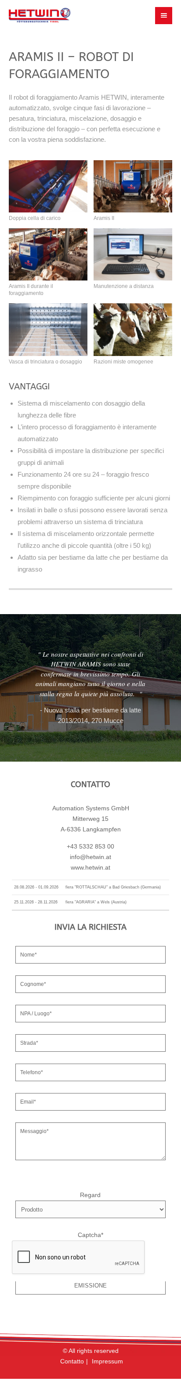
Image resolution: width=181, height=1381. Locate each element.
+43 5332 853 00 (90, 846)
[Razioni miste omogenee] (133, 329)
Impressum (107, 1361)
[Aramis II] (133, 186)
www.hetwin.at (90, 867)
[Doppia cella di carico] (48, 186)
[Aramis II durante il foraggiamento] (48, 254)
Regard (90, 1195)
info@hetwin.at (90, 857)
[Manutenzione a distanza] (133, 254)
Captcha (90, 1235)
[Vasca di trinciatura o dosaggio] (48, 329)
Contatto (72, 1361)
